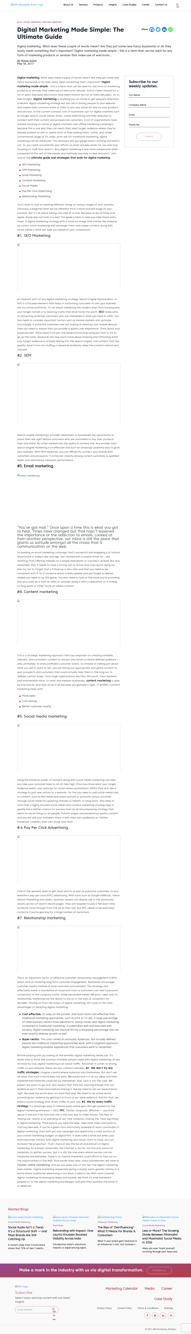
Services (83, 5)
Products (98, 5)
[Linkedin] (164, 29)
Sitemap (168, 1308)
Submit (149, 137)
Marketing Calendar (122, 1288)
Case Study (163, 1299)
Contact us (159, 1270)
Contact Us (161, 5)
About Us (68, 5)
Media (150, 1288)
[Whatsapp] (170, 29)
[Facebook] (151, 29)
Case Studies (129, 5)
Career (145, 5)
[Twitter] (158, 29)
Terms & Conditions (148, 1308)
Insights (113, 5)
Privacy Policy (104, 1308)
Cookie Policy (124, 1308)
